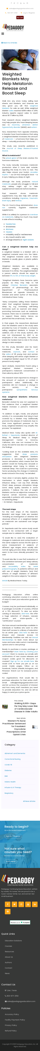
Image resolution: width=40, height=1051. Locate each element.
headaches (11, 224)
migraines (24, 198)
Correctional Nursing (12, 759)
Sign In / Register (13, 836)
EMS (6, 776)
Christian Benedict (19, 285)
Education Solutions (13, 940)
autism (34, 127)
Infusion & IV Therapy (13, 787)
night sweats (28, 240)
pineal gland (11, 158)
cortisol (31, 352)
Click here (22, 632)
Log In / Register (29, 13)
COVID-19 (8, 765)
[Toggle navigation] (2, 33)
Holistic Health (10, 782)
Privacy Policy (11, 1025)
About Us (9, 957)
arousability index (16, 566)
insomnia (15, 125)
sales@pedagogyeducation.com (21, 8)
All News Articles (29, 801)
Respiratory (9, 793)
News (7, 973)
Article (4, 580)
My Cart (20, 17)
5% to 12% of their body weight (22, 276)
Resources (9, 951)
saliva (8, 354)
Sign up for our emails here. (22, 661)
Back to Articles (10, 42)
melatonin (9, 139)
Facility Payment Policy (15, 1020)
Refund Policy (11, 1030)
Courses (8, 946)
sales (11, 110)
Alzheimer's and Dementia (15, 753)
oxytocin (16, 352)
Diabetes (8, 770)
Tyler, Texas (11, 990)
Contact (8, 968)
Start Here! (11, 861)
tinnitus (18, 200)
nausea (9, 232)
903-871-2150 (12, 13)
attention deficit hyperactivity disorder (20, 126)
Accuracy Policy (12, 1014)
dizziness (9, 229)
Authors (8, 962)
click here (25, 613)
